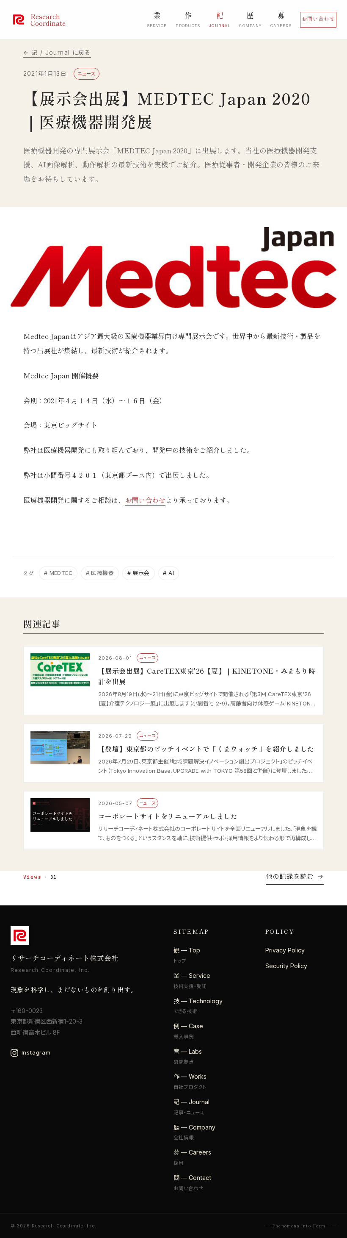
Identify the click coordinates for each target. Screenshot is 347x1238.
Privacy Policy (285, 950)
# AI (168, 573)
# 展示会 (138, 573)
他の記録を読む (290, 876)
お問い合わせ (318, 18)
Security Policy (286, 965)
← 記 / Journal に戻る (57, 52)
